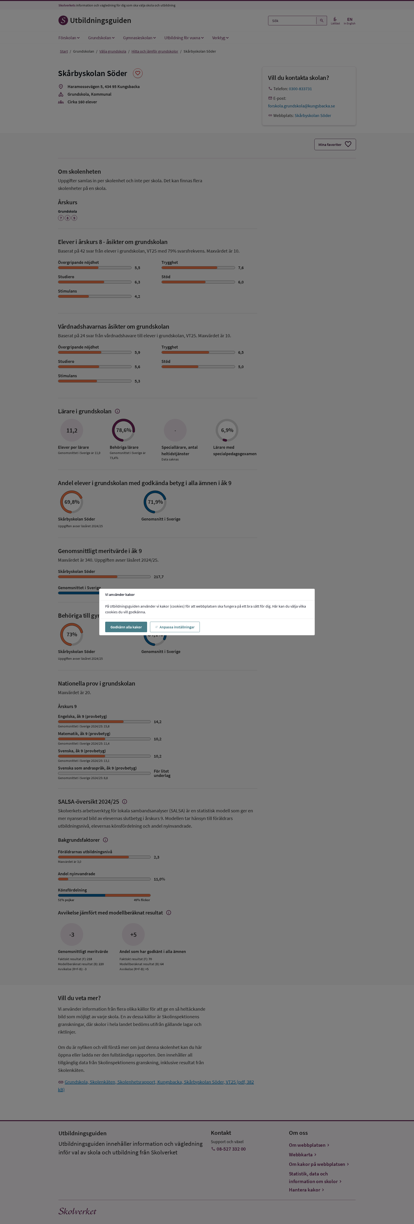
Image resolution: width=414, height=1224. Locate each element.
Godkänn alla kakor (126, 627)
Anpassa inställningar (177, 627)
